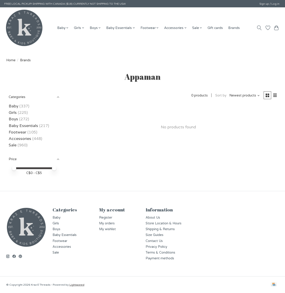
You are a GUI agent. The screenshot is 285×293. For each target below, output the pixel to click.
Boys (13, 119)
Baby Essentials (23, 125)
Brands (234, 28)
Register (105, 217)
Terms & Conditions (160, 252)
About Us (153, 217)
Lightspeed (76, 284)
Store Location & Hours (163, 223)
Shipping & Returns (160, 229)
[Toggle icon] (259, 28)
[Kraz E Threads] (24, 28)
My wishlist (107, 229)
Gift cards (215, 28)
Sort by (220, 95)
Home (11, 60)
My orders (107, 223)
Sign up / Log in (269, 3)
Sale (12, 145)
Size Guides (154, 235)
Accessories (20, 138)
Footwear (17, 132)
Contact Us (154, 241)
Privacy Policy (156, 247)
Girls (13, 112)
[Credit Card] (274, 285)
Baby (13, 106)
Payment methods (160, 258)
